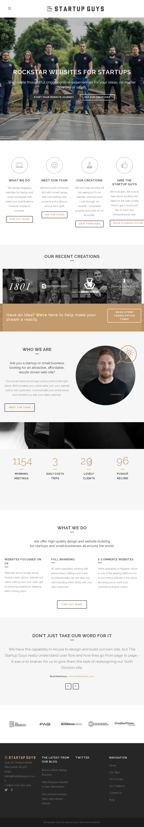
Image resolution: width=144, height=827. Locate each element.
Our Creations (117, 786)
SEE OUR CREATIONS (97, 97)
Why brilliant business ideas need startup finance (54, 799)
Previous (68, 686)
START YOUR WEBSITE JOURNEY (54, 97)
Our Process (116, 779)
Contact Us (115, 792)
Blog (112, 799)
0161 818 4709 (23, 785)
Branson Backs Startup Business (54, 772)
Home (112, 765)
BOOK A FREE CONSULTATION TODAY (124, 315)
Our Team (114, 772)
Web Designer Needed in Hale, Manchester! (55, 784)
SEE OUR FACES (54, 214)
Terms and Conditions (90, 822)
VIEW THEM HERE (89, 224)
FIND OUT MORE (19, 219)
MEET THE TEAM (19, 407)
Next (76, 686)
